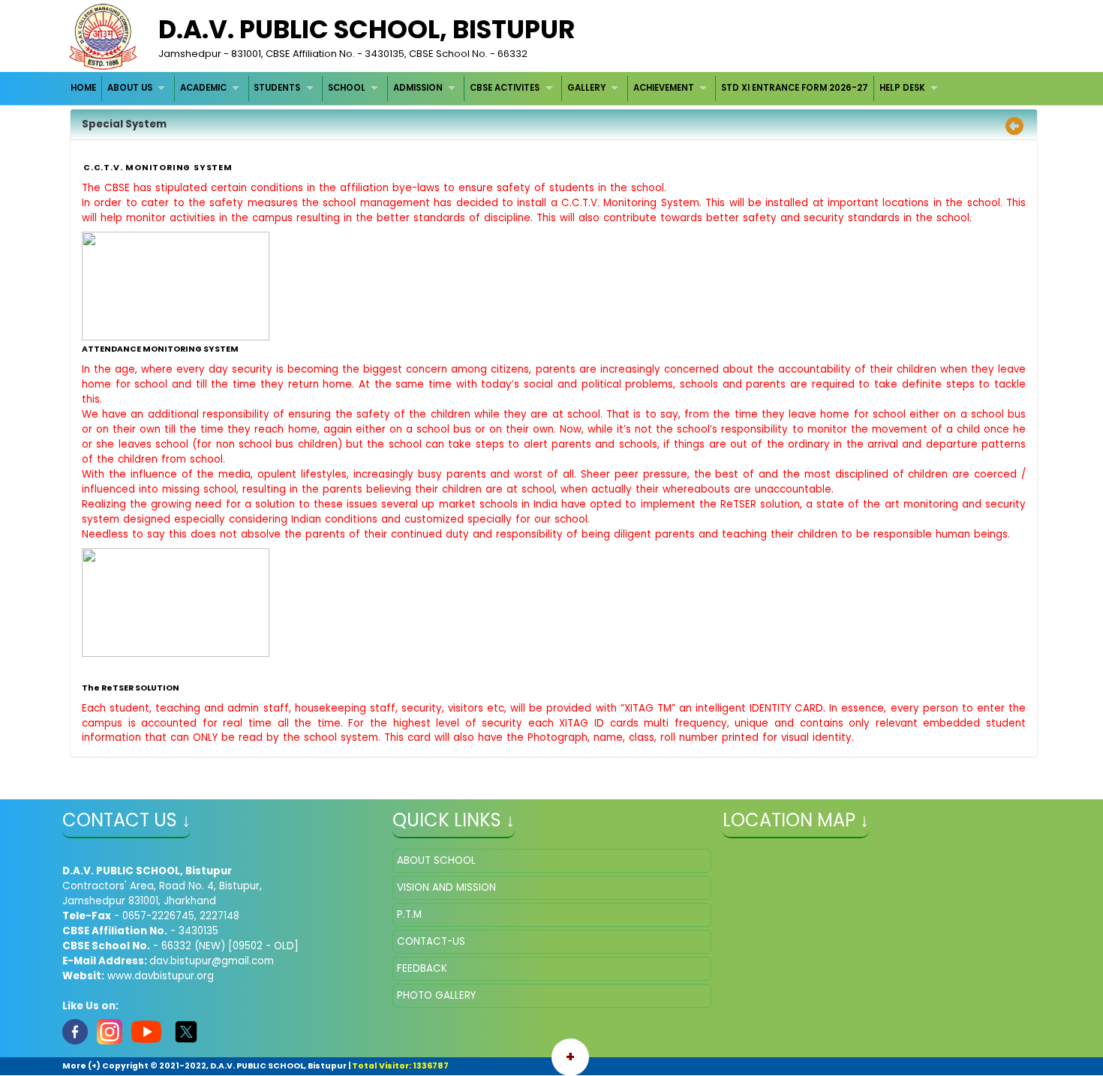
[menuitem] (84, 88)
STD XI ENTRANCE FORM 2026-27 (794, 88)
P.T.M (409, 914)
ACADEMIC (203, 88)
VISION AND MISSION (446, 887)
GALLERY (586, 88)
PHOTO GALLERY (436, 995)
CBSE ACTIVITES (504, 88)
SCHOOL (346, 88)
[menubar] (506, 88)
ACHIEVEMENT (663, 88)
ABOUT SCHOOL (436, 860)
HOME (83, 88)
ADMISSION (418, 88)
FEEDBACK (422, 968)
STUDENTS (277, 88)
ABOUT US (129, 88)
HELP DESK (902, 88)
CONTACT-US (431, 941)
